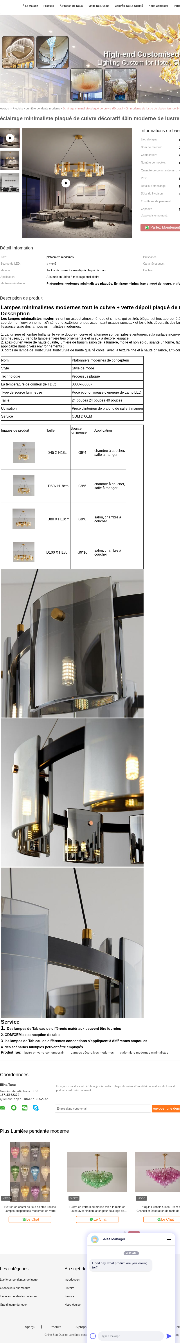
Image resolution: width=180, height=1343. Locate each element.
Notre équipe (73, 1304)
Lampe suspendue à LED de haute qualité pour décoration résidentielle (30, 1208)
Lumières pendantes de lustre (19, 1279)
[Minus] (169, 1239)
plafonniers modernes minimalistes (144, 1052)
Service (69, 1296)
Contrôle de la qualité (129, 5)
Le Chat (32, 1219)
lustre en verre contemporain (44, 1052)
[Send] (169, 1336)
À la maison (30, 5)
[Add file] (93, 1336)
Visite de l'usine (98, 5)
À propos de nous (71, 5)
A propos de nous (88, 1326)
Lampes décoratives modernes (92, 1052)
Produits (48, 5)
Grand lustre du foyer (13, 1304)
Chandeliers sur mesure (15, 1288)
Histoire (69, 1288)
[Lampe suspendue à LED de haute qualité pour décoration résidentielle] (30, 1172)
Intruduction (72, 1279)
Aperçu (30, 1326)
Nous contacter (158, 5)
